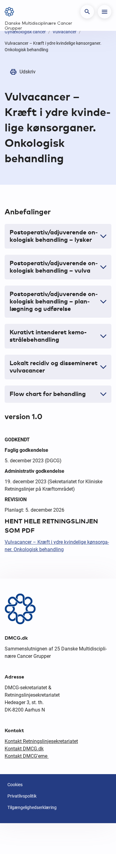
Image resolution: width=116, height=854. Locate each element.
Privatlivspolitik (22, 796)
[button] (87, 11)
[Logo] (11, 12)
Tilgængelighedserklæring (32, 807)
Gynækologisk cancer (25, 31)
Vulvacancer (64, 31)
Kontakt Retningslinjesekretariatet (41, 741)
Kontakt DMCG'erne (27, 756)
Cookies (15, 784)
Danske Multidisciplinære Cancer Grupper (38, 26)
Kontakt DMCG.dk (24, 749)
